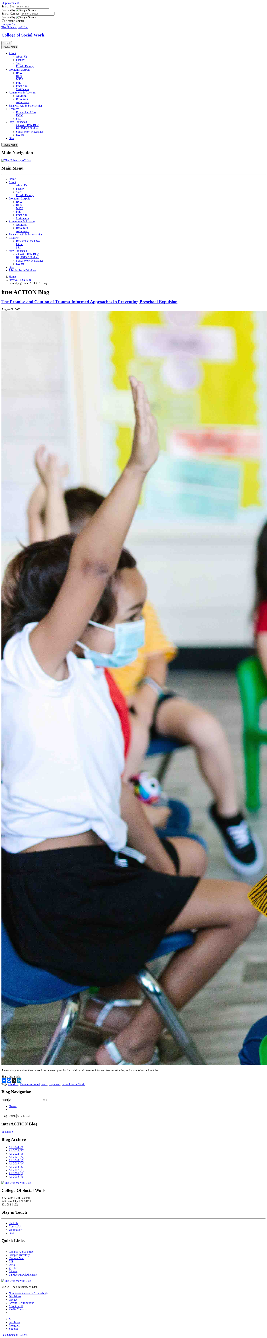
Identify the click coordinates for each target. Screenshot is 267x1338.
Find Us (13, 1223)
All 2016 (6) (16, 1173)
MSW (19, 79)
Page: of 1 (24, 1099)
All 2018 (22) (16, 1166)
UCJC (19, 115)
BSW (19, 72)
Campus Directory (19, 1254)
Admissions (22, 102)
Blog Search (8, 1115)
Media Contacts (18, 1309)
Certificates (22, 89)
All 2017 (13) (16, 1170)
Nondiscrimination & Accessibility (28, 1293)
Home (12, 178)
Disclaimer (15, 1296)
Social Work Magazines (29, 131)
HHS (19, 76)
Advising (21, 95)
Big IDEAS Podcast (27, 128)
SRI (18, 118)
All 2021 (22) (16, 1156)
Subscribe (7, 1131)
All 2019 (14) (16, 1163)
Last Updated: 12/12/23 (15, 1334)
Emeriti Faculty (25, 66)
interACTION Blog (27, 125)
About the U (16, 1306)
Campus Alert (9, 24)
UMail (12, 1264)
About (12, 53)
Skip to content (10, 3)
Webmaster (15, 1229)
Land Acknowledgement (23, 1274)
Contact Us (15, 1226)
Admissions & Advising (22, 92)
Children (13, 1084)
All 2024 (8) (16, 1147)
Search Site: (8, 6)
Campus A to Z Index (21, 1251)
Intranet (13, 1271)
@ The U (14, 1268)
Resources (22, 99)
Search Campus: (10, 13)
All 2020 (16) (16, 1160)
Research (14, 108)
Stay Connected (18, 121)
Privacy (13, 1299)
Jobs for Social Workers (22, 270)
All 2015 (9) (16, 1176)
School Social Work (73, 1084)
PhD (18, 82)
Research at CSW (26, 112)
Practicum (21, 85)
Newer (13, 1106)
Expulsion (54, 1084)
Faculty (20, 59)
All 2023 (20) (16, 1150)
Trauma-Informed (30, 1084)
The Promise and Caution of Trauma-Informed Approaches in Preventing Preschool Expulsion (89, 301)
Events (20, 135)
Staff (18, 63)
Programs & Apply (19, 69)
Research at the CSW (28, 241)
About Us (21, 56)
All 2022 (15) (16, 1153)
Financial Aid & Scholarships (25, 105)
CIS (11, 1261)
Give (11, 138)
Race (44, 1084)
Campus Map (16, 1258)
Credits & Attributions (21, 1302)
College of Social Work (22, 35)
